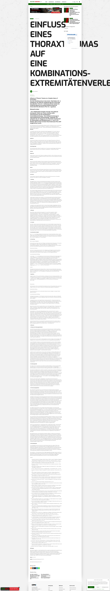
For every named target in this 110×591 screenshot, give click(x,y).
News (49, 589)
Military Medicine (35, 91)
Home (49, 587)
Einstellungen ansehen (105, 587)
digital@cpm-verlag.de (35, 590)
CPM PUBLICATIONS (62, 589)
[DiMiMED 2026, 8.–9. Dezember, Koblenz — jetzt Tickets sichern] (4, 588)
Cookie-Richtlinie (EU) (73, 589)
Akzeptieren (91, 587)
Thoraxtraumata (32, 95)
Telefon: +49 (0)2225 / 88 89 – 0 (36, 589)
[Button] (79, 1)
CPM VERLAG (61, 587)
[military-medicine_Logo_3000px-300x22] (36, 1)
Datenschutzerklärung (73, 587)
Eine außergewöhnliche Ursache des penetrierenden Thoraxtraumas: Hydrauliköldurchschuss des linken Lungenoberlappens (75, 21)
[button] (108, 579)
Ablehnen (98, 587)
